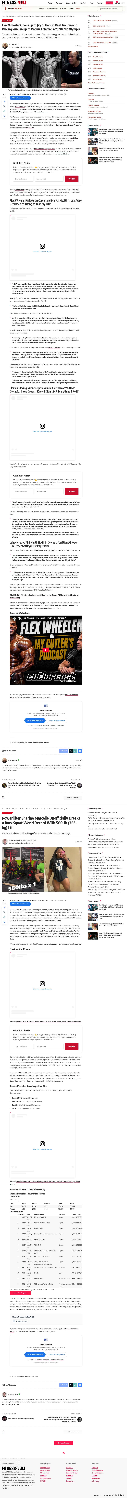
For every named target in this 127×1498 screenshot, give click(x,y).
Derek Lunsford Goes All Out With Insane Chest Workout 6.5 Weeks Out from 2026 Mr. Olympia (111, 131)
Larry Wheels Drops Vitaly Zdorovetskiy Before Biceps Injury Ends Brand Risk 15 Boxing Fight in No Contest (110, 160)
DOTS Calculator (106, 818)
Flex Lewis (19, 192)
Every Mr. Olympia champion (96, 83)
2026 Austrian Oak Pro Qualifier (103, 37)
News (78, 8)
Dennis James (61, 151)
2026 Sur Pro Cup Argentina (102, 20)
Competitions (52, 8)
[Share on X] (4, 106)
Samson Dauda (98, 60)
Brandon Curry (97, 79)
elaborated (19, 190)
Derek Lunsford (98, 57)
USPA (58, 1090)
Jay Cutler (13, 195)
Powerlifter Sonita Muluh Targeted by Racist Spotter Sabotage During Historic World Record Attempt (105, 868)
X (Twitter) (53, 725)
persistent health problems (44, 149)
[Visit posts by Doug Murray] (4, 760)
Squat (36, 1376)
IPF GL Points (101, 821)
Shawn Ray (29, 128)
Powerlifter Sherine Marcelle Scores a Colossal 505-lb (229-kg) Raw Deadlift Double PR (48, 1021)
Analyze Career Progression (20, 1293)
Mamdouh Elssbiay (99, 72)
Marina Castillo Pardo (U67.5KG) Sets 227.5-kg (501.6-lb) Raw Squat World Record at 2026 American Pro (104, 884)
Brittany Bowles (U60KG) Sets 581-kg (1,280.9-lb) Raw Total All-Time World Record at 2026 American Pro (106, 876)
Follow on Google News (57, 720)
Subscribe (72, 179)
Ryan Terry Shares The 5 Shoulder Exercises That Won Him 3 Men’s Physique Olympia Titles (111, 141)
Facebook (39, 725)
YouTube (61, 725)
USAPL (67, 936)
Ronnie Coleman (41, 112)
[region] (46, 1206)
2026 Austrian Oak (99, 26)
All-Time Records (103, 844)
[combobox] (110, 8)
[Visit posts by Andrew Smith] (4, 1394)
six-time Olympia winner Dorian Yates (63, 125)
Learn (71, 8)
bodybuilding (20, 742)
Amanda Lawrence (66, 934)
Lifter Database (105, 842)
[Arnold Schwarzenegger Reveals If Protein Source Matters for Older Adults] (93, 151)
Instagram (46, 725)
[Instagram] (81, 760)
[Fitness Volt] (14, 3)
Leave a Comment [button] (73, 797)
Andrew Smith (15, 840)
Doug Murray (15, 44)
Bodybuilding (7, 20)
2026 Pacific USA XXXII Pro (102, 42)
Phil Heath (51, 550)
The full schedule (93, 46)
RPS (23, 1267)
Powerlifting (7, 813)
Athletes (42, 8)
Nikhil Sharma (15, 1480)
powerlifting (20, 1376)
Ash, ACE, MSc (32, 840)
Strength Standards (102, 829)
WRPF (74, 1078)
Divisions (63, 8)
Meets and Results (104, 847)
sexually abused (54, 347)
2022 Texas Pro (39, 590)
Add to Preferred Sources (20, 98)
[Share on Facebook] (4, 101)
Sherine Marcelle (29, 1376)
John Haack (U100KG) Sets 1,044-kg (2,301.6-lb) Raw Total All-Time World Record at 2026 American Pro (106, 892)
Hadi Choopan (97, 68)
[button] (109, 2)
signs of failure (63, 154)
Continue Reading (63, 1443)
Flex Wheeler (20, 107)
